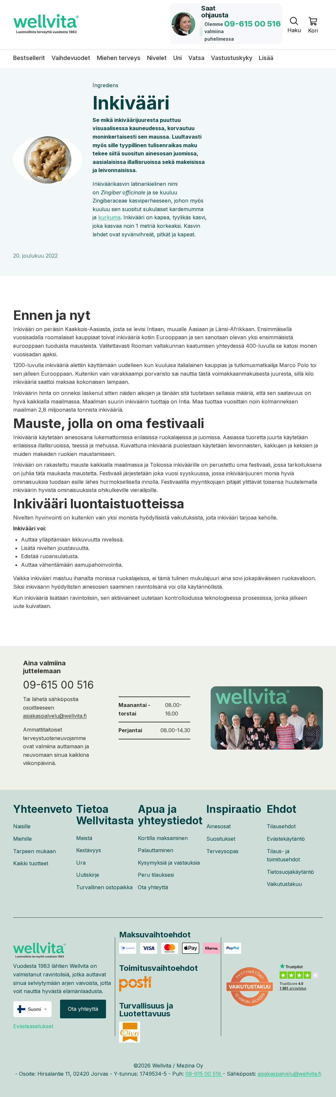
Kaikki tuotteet (30, 863)
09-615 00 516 (58, 684)
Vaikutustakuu (284, 884)
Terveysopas (222, 851)
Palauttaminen (155, 850)
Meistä (84, 838)
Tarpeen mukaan (34, 851)
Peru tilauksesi (156, 875)
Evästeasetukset (33, 1026)
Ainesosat (218, 826)
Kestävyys (88, 850)
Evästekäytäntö (286, 838)
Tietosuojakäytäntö (290, 872)
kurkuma (109, 217)
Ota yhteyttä (153, 887)
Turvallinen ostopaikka (104, 887)
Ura (81, 862)
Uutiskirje (87, 875)
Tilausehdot (281, 826)
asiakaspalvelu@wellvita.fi (55, 716)
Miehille (22, 838)
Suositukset (220, 838)
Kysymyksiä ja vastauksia (169, 862)
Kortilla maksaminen (163, 838)
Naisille (22, 826)
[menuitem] (266, 58)
